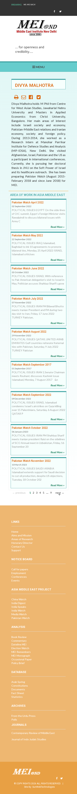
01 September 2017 (21, 368)
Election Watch (20, 648)
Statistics (17, 696)
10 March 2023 (19, 464)
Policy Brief (17, 663)
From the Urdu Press (23, 715)
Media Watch (19, 614)
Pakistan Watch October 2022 (30, 427)
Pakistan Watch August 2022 (29, 331)
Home (14, 531)
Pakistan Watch (20, 618)
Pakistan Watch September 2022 (31, 394)
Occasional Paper (21, 659)
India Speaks (18, 606)
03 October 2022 (20, 272)
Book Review (19, 637)
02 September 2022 (21, 206)
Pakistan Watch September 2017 (31, 364)
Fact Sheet (17, 693)
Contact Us (18, 546)
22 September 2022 (21, 239)
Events (15, 580)
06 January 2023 (20, 431)
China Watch (18, 599)
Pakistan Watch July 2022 (27, 298)
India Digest (18, 603)
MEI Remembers (21, 651)
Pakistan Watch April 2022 (28, 202)
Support (16, 550)
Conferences (19, 576)
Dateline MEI (19, 644)
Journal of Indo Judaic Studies (28, 739)
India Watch (18, 610)
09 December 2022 (21, 398)
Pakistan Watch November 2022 (31, 460)
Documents (18, 689)
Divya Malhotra (34, 85)
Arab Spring (18, 681)
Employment (18, 573)
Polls (14, 719)
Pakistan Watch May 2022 (27, 235)
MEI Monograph (20, 655)
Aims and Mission (21, 535)
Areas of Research (22, 539)
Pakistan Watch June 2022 (28, 268)
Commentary (19, 640)
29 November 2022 (21, 335)
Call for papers (19, 569)
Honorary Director (22, 542)
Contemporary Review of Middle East (33, 733)
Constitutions (19, 685)
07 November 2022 (21, 302)
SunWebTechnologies (43, 787)
